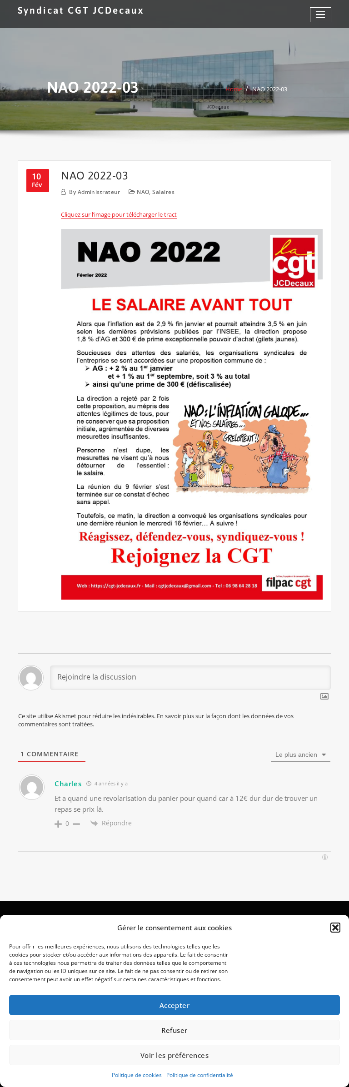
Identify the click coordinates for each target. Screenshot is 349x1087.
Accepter (175, 1005)
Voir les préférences (174, 1055)
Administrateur (94, 192)
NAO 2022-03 (269, 89)
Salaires (163, 192)
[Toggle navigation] (321, 14)
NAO (143, 192)
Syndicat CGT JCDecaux (81, 10)
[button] (335, 927)
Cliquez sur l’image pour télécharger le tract (119, 214)
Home (233, 89)
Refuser (174, 1030)
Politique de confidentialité (199, 1075)
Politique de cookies (137, 1075)
